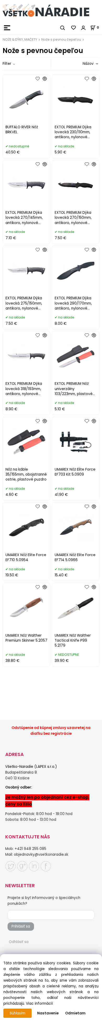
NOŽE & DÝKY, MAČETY (20, 39)
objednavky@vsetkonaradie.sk (41, 854)
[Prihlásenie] (83, 28)
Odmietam (75, 1013)
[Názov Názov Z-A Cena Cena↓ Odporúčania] (82, 63)
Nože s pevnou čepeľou (61, 39)
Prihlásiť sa (21, 926)
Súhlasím (17, 1013)
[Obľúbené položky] (74, 28)
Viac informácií (39, 1003)
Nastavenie (48, 1013)
